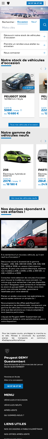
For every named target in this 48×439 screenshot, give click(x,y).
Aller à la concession (13, 384)
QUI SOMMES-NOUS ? (14, 419)
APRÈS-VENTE (10, 414)
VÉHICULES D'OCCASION (15, 404)
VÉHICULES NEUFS (13, 409)
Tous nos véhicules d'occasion (24, 125)
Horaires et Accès (12, 381)
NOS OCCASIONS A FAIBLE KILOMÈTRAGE (23, 433)
